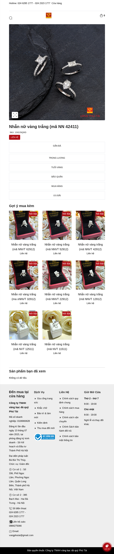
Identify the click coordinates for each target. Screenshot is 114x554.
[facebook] (104, 7)
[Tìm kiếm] (10, 18)
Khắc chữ (42, 408)
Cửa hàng (57, 3)
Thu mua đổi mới (46, 428)
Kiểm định (42, 423)
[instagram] (100, 7)
